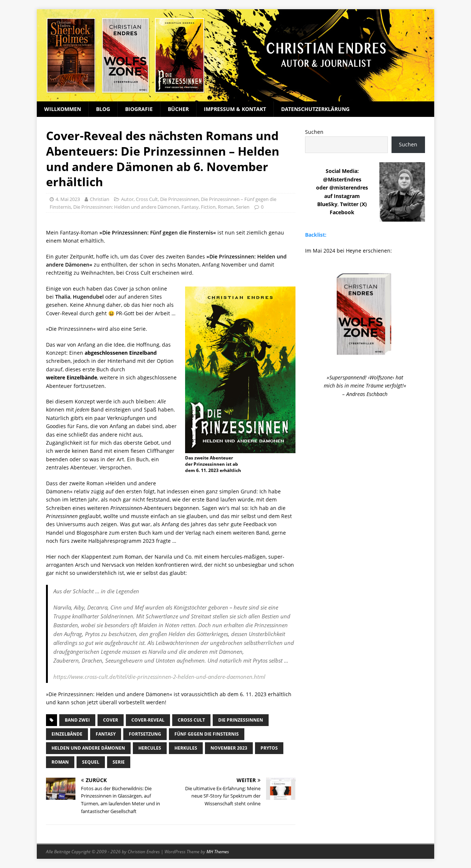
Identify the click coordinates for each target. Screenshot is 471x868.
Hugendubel (88, 296)
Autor (127, 199)
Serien (242, 207)
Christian (99, 199)
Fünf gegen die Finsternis (206, 734)
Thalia (62, 296)
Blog (103, 108)
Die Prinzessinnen (179, 199)
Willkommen (62, 108)
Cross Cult (147, 199)
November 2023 (228, 748)
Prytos (269, 748)
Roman (226, 207)
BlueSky (327, 204)
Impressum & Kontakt (235, 108)
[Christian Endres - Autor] (235, 97)
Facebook (342, 212)
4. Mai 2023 (68, 199)
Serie (119, 762)
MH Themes (217, 851)
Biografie (139, 108)
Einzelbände (67, 734)
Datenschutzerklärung (315, 108)
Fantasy (190, 207)
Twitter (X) (353, 204)
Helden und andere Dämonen (88, 748)
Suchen (314, 131)
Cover (110, 720)
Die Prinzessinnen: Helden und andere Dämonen (126, 207)
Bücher (178, 108)
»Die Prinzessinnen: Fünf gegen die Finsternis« (157, 232)
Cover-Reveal (147, 720)
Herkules (185, 748)
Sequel (90, 762)
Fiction (208, 207)
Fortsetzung (145, 734)
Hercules (149, 748)
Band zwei (77, 720)
